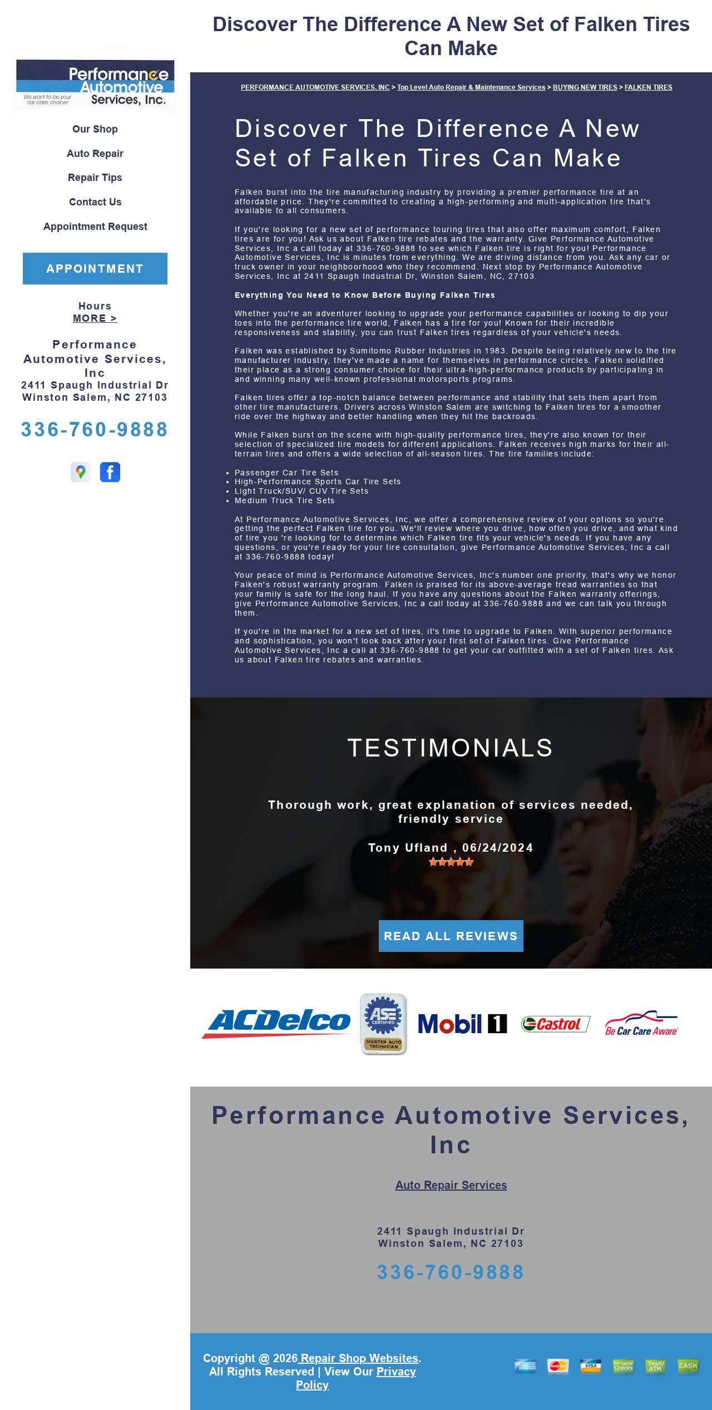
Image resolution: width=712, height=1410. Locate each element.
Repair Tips (95, 177)
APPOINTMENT (95, 268)
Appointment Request (95, 226)
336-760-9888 (95, 429)
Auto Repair (95, 153)
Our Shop (95, 129)
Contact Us (95, 202)
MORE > (95, 318)
